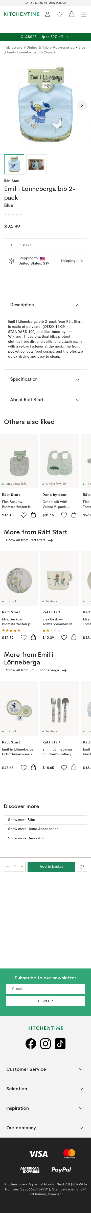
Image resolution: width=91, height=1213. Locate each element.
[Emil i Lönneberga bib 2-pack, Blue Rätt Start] (45, 104)
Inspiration (17, 1108)
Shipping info (71, 260)
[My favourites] (60, 14)
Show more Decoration (27, 838)
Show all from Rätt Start (25, 540)
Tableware (13, 47)
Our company (21, 1127)
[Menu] (84, 14)
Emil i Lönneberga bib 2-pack (31, 52)
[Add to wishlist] (24, 515)
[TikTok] (60, 1043)
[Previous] (9, 105)
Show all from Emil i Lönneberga (32, 670)
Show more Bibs (21, 820)
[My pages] (47, 14)
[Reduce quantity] (7, 867)
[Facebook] (31, 1043)
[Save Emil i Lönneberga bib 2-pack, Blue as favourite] (82, 867)
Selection (16, 1088)
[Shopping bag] (72, 14)
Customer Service (26, 1069)
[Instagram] (45, 1043)
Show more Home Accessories (33, 829)
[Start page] (21, 14)
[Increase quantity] (22, 867)
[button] (13, 214)
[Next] (82, 105)
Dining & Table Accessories (50, 47)
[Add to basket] (33, 515)
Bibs (81, 47)
